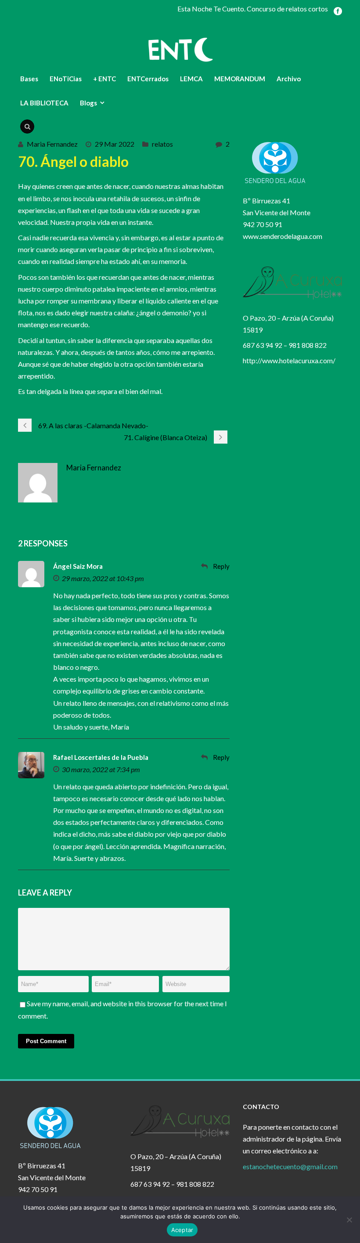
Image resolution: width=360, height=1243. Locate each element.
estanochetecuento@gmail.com (290, 1166)
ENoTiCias (66, 79)
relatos (162, 144)
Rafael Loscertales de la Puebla (100, 757)
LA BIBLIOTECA (44, 103)
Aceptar (182, 1229)
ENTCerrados (148, 79)
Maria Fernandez (52, 144)
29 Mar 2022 (114, 144)
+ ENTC (104, 79)
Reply (221, 566)
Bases (29, 79)
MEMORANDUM (239, 79)
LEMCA (191, 79)
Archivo (289, 79)
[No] (349, 1219)
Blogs (88, 103)
